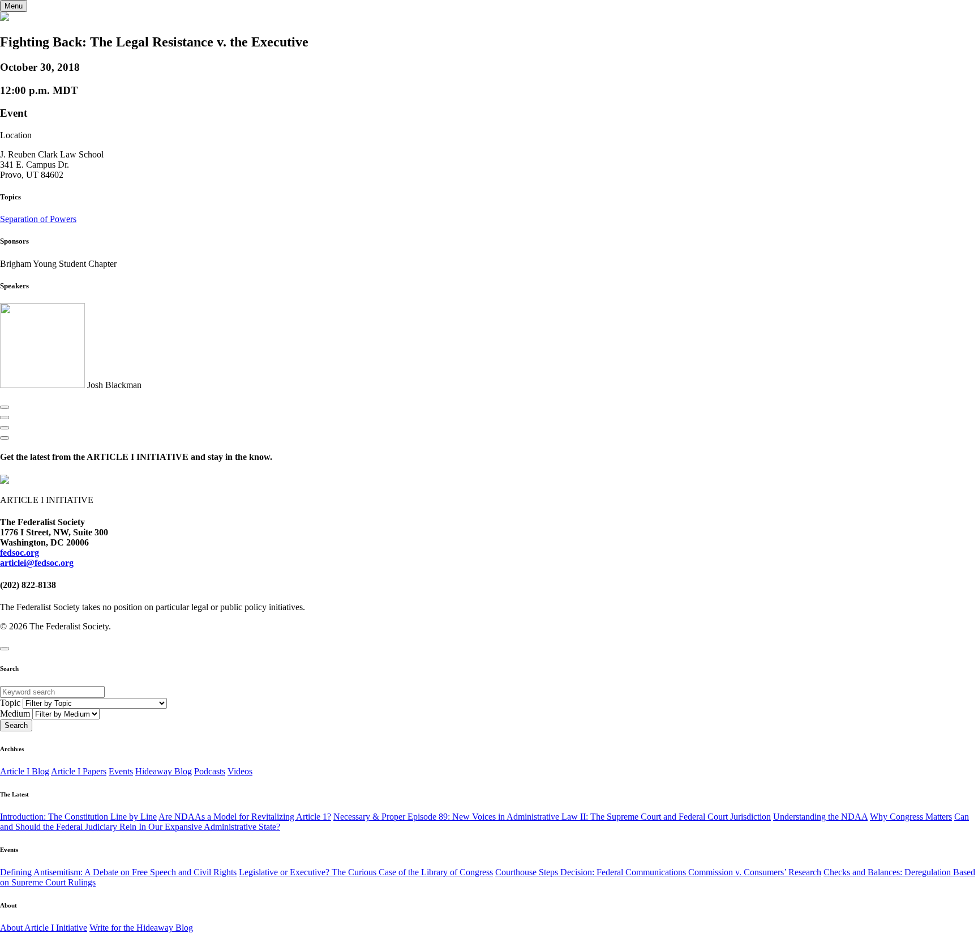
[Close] (4, 648)
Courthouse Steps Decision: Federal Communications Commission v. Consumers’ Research (658, 872)
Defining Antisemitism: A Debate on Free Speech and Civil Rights (118, 872)
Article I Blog (24, 771)
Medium (15, 713)
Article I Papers (78, 771)
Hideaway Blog (163, 771)
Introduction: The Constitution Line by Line (78, 816)
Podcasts (209, 771)
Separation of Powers (38, 219)
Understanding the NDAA (820, 816)
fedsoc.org (19, 552)
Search (16, 725)
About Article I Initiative (43, 927)
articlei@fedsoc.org (37, 563)
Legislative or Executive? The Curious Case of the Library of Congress (366, 872)
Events (121, 771)
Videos (240, 771)
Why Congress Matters (911, 816)
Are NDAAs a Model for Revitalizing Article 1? (244, 816)
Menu (14, 6)
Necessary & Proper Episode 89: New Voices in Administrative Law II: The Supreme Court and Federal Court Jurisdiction (552, 816)
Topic (10, 703)
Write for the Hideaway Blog (141, 927)
